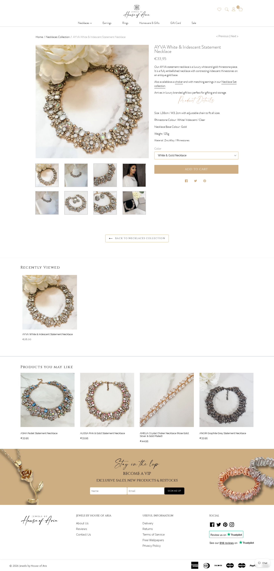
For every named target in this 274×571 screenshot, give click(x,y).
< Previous (222, 36)
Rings (125, 23)
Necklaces (86, 23)
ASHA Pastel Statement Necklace (39, 433)
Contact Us (83, 534)
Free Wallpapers (153, 540)
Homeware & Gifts (149, 23)
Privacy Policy (152, 545)
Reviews (81, 529)
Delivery (148, 523)
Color (157, 148)
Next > (234, 36)
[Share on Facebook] (186, 181)
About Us (82, 523)
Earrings (107, 23)
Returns (148, 529)
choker (179, 82)
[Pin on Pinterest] (205, 181)
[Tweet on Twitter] (196, 181)
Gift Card (175, 23)
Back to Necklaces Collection (139, 238)
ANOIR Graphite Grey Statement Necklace (222, 433)
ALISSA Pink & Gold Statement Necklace (102, 433)
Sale (194, 23)
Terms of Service (154, 534)
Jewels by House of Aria (33, 565)
